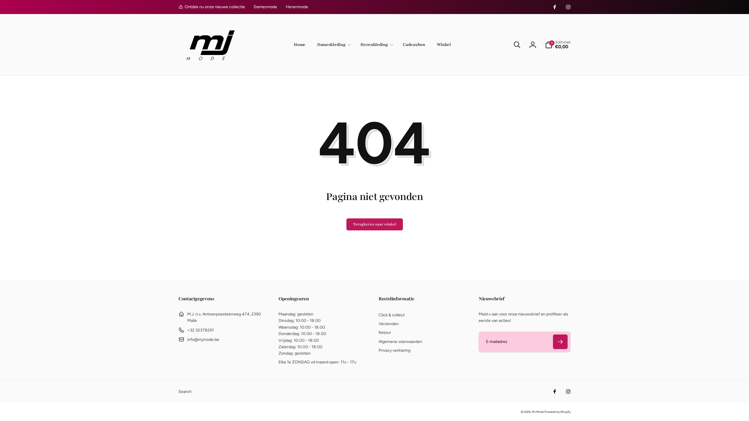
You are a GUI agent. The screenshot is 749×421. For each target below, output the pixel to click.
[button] (333, 45)
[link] (265, 7)
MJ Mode (538, 412)
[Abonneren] (560, 341)
